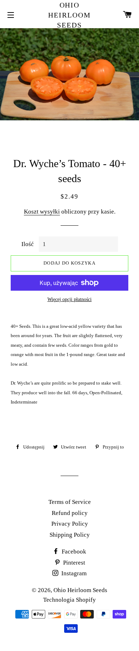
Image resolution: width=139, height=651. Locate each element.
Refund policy (70, 513)
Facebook (73, 551)
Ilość (27, 244)
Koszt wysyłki (42, 211)
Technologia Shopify (69, 599)
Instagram (73, 573)
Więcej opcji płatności (69, 299)
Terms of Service (69, 502)
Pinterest (73, 562)
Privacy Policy (69, 523)
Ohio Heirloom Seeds (69, 15)
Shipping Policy (70, 534)
